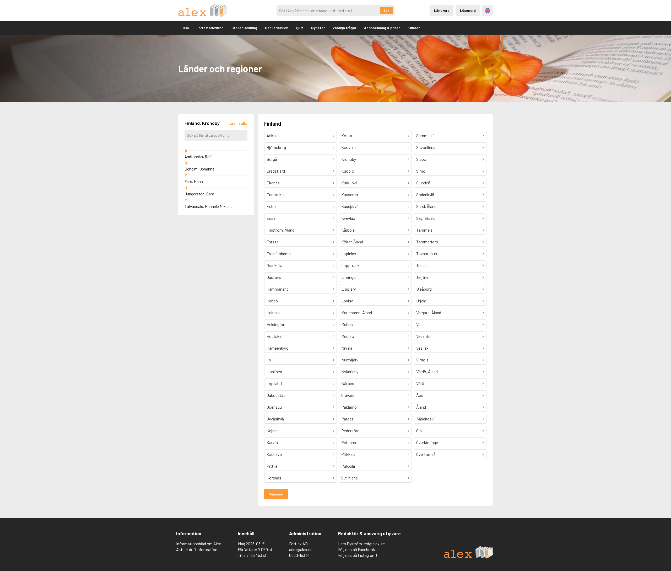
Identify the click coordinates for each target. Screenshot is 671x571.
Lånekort (441, 10)
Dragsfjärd (276, 170)
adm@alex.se (300, 549)
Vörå (420, 383)
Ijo (269, 359)
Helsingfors (276, 324)
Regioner (276, 494)
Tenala (422, 265)
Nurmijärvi (350, 359)
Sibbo (421, 159)
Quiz (299, 27)
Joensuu (274, 406)
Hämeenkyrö (278, 347)
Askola (273, 135)
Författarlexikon (210, 27)
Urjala (421, 300)
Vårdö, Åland (427, 371)
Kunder (414, 27)
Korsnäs (274, 477)
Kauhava (274, 454)
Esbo (271, 206)
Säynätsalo (426, 218)
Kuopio (347, 170)
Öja (419, 430)
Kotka (346, 135)
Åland (421, 406)
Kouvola (348, 147)
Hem (185, 27)
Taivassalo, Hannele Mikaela (208, 206)
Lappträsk (350, 265)
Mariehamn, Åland (356, 312)
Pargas (347, 418)
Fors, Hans (194, 181)
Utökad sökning (244, 27)
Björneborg (276, 147)
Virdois (422, 359)
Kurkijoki (349, 182)
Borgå (272, 159)
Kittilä (272, 465)
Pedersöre (350, 430)
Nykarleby (349, 371)
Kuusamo (349, 194)
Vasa (420, 324)
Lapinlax (348, 253)
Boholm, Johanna (199, 169)
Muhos (347, 324)
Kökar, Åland (352, 241)
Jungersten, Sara (199, 193)
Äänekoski (425, 418)
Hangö (272, 300)
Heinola (273, 312)
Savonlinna (425, 147)
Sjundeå (423, 182)
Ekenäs (273, 182)
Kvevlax (348, 218)
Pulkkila (348, 465)
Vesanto (423, 336)
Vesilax (422, 347)
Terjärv (422, 277)
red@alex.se (374, 543)
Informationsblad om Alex (198, 543)
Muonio (347, 336)
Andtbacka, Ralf (198, 156)
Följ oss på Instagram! (357, 555)
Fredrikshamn (279, 253)
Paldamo (349, 406)
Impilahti (274, 383)
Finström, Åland (280, 229)
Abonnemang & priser (382, 27)
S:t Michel (350, 477)
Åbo (419, 395)
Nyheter (318, 27)
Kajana (273, 430)
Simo (420, 170)
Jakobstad (276, 395)
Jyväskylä (275, 418)
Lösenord (468, 10)
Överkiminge (427, 442)
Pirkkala (348, 454)
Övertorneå (426, 454)
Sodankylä (425, 194)
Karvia (272, 442)
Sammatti (425, 135)
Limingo (348, 277)
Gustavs (274, 277)
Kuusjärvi (349, 206)
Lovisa (347, 300)
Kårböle (348, 229)
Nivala (346, 347)
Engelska (487, 10)
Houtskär (275, 336)
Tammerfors (427, 241)
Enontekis (276, 194)
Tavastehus (426, 253)
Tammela (424, 229)
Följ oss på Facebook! (357, 549)
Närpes (347, 383)
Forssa (273, 241)
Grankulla (274, 265)
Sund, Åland (426, 206)
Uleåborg (424, 288)
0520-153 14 (299, 555)
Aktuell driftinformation (196, 549)
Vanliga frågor (344, 27)
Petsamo (349, 442)
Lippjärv (348, 288)
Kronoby (348, 159)
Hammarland (278, 288)
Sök (386, 10)
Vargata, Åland (428, 312)
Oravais (347, 395)
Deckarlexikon (276, 27)
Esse (271, 218)
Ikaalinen (274, 371)
